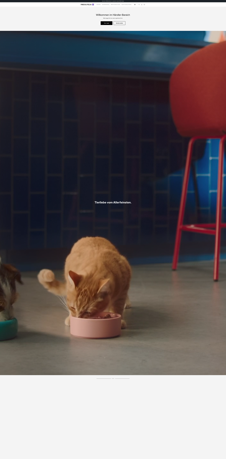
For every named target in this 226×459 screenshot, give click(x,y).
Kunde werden (119, 23)
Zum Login (106, 23)
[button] (139, 4)
